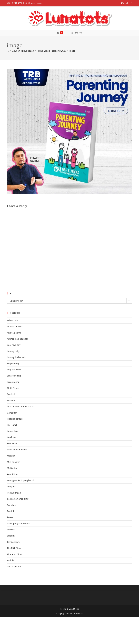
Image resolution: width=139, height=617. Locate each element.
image (72, 50)
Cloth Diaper (13, 388)
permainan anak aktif (17, 498)
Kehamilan (12, 431)
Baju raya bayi (14, 344)
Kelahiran (11, 437)
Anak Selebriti (14, 332)
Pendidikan (12, 474)
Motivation (12, 468)
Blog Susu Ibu (14, 369)
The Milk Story (14, 548)
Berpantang (13, 363)
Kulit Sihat (12, 443)
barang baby (13, 351)
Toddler (11, 560)
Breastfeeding (14, 375)
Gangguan (12, 412)
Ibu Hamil (12, 424)
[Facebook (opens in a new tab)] (122, 3)
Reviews (11, 529)
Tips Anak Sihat (14, 554)
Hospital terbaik (15, 418)
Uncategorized (14, 566)
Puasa (10, 517)
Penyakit (11, 486)
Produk (10, 511)
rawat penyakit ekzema (18, 523)
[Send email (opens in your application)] (130, 3)
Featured (11, 400)
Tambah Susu (13, 541)
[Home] (8, 50)
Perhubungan (14, 492)
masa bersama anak (17, 449)
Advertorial (12, 320)
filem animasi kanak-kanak (20, 406)
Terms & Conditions (69, 608)
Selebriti (11, 535)
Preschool (12, 505)
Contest (11, 394)
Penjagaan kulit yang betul (20, 480)
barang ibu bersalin (16, 357)
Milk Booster (13, 461)
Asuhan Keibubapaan (17, 338)
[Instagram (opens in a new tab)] (127, 3)
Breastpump (13, 381)
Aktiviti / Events (15, 326)
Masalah (11, 455)
